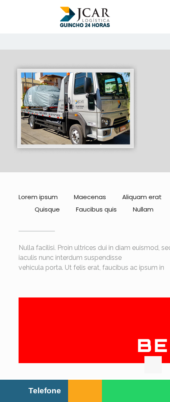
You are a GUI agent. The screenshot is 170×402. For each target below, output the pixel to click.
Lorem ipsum (38, 197)
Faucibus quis (96, 209)
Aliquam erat (142, 197)
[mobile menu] (159, 17)
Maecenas (90, 197)
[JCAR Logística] (85, 16)
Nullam (143, 209)
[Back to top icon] (153, 364)
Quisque (47, 209)
